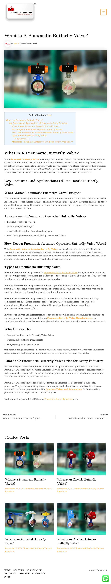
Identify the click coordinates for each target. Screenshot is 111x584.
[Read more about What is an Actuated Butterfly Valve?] (29, 518)
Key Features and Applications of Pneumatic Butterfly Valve (38, 123)
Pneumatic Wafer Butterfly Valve (60, 272)
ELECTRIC (25, 573)
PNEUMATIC (10, 573)
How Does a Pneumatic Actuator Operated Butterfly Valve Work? (43, 132)
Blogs (7, 576)
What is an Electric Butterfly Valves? (76, 481)
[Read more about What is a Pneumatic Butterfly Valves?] (29, 458)
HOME (7, 570)
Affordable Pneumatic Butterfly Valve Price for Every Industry (42, 141)
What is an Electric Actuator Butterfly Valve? (76, 541)
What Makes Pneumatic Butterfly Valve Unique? (35, 126)
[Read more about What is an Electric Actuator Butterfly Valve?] (81, 518)
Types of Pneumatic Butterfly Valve (29, 135)
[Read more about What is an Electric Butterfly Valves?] (81, 458)
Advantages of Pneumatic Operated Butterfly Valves (37, 129)
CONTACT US (38, 573)
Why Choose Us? (22, 138)
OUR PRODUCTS (34, 570)
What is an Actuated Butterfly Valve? (25, 541)
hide (49, 115)
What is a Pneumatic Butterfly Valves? (25, 481)
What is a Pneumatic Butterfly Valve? (24, 120)
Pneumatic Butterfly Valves (58, 399)
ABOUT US (18, 570)
